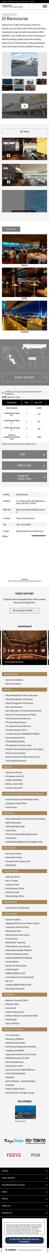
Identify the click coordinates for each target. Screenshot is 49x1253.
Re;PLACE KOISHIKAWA (15, 1073)
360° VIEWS (24, 132)
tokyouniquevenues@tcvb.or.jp (29, 531)
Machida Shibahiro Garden (16, 954)
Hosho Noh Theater (13, 857)
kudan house (11, 807)
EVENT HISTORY (8, 1178)
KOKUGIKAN (10, 865)
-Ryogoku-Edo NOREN (14, 1050)
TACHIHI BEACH (12, 962)
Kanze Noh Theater (13, 854)
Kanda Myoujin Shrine (14, 888)
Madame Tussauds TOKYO (16, 1000)
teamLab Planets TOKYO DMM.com (20, 1070)
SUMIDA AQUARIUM (13, 780)
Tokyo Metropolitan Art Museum (19, 699)
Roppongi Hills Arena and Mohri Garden (22, 923)
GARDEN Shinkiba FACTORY (17, 1058)
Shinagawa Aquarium (14, 776)
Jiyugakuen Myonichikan (16, 803)
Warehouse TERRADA (14, 1039)
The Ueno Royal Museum (16, 722)
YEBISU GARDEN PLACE (15, 973)
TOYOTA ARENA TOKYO (15, 1089)
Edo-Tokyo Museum (13, 707)
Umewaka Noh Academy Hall (17, 861)
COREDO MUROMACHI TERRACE (18, 958)
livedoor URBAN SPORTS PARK (18, 985)
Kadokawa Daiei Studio (15, 1043)
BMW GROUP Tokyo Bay (15, 942)
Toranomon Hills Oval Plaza (17, 927)
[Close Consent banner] (45, 1220)
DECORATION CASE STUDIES (13, 1185)
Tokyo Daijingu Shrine (14, 896)
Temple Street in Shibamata (17, 908)
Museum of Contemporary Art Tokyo (20, 714)
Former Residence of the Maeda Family (22, 799)
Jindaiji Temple (12, 884)
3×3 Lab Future (12, 1035)
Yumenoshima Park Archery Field (19, 977)
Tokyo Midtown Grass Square (17, 946)
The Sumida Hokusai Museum (18, 718)
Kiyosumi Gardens (13, 684)
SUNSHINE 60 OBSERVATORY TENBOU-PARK (24, 842)
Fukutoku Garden (13, 919)
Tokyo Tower (10, 830)
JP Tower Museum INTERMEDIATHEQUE (22, 734)
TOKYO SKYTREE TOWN (15, 826)
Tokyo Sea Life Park (13, 772)
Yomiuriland (10, 1008)
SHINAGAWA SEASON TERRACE (18, 950)
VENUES (5, 1171)
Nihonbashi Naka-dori (14, 989)
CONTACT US (7, 1213)
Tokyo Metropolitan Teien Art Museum (21, 695)
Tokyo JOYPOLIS (12, 1023)
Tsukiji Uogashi (12, 969)
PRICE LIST (6, 1206)
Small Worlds (11, 1019)
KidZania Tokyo (12, 1004)
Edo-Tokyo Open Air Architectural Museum (23, 711)
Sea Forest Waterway (14, 1062)
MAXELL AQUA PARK (14, 784)
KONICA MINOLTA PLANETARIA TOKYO (21, 1016)
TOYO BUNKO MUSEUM (15, 741)
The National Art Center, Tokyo (18, 745)
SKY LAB (8, 981)
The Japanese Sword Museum (18, 726)
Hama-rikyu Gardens (14, 680)
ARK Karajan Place (13, 931)
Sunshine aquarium (14, 788)
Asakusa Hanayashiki (14, 1012)
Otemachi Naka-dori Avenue (17, 935)
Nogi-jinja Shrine (12, 877)
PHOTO (5, 1199)
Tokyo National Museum (15, 761)
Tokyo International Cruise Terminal (20, 1054)
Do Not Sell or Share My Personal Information (24, 1240)
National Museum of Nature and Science (22, 757)
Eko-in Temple (11, 881)
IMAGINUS (9, 1077)
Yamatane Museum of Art (16, 730)
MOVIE (4, 1192)
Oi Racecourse (11, 939)
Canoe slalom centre (14, 1066)
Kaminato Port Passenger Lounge (19, 1093)
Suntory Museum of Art (15, 738)
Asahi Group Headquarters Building (20, 1047)
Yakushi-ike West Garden (16, 966)
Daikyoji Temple (12, 892)
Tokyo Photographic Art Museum (19, 703)
